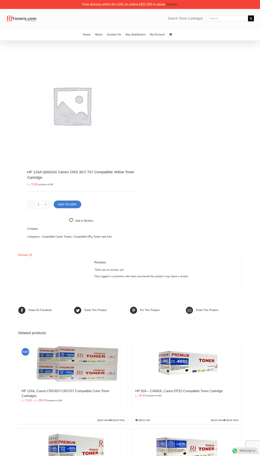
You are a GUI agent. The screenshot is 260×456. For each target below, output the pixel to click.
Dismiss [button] (172, 4)
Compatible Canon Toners (56, 236)
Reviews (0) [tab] (25, 254)
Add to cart (67, 204)
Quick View (118, 420)
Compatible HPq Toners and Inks (92, 236)
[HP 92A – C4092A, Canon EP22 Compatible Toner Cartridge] (187, 364)
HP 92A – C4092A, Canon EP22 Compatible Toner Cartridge (179, 391)
